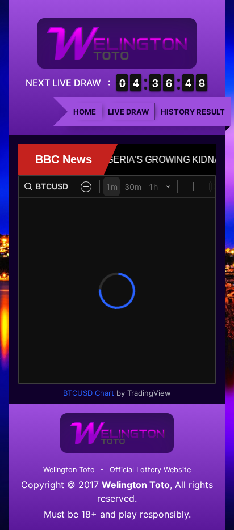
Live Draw (128, 111)
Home (84, 111)
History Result (193, 111)
